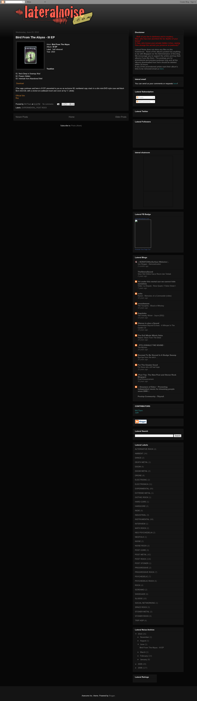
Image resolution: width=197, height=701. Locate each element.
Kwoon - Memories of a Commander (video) (154, 296)
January (144, 659)
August (143, 641)
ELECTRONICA (141, 484)
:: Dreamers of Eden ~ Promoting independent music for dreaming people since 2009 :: (156, 389)
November (145, 637)
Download (20, 83)
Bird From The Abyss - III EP (35, 37)
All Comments (144, 102)
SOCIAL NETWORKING (145, 603)
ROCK (137, 585)
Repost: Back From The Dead (149, 338)
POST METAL (141, 554)
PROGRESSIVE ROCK (144, 572)
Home (72, 117)
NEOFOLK (139, 537)
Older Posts (120, 117)
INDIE (137, 511)
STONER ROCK (142, 616)
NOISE (138, 541)
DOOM (138, 467)
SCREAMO (139, 590)
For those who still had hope (149, 367)
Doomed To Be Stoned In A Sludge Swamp (157, 355)
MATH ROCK (140, 528)
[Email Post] (58, 104)
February (144, 656)
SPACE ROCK (141, 607)
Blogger (112, 696)
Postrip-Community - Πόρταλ (151, 396)
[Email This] (63, 104)
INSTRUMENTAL (142, 519)
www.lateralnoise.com (142, 219)
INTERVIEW (140, 524)
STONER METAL (142, 612)
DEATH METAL (141, 462)
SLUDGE (139, 598)
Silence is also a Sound (148, 323)
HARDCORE (140, 506)
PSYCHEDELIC (141, 576)
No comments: (48, 104)
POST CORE (140, 550)
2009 (140, 664)
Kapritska (142, 313)
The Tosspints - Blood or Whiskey (151, 306)
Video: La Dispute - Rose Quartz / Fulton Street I (157, 286)
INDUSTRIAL (140, 515)
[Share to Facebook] (70, 104)
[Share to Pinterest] (73, 104)
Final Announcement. (146, 379)
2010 (140, 634)
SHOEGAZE (140, 594)
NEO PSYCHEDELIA (143, 532)
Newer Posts (22, 117)
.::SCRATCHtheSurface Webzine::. (153, 262)
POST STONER (141, 563)
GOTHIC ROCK (141, 497)
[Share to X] (68, 104)
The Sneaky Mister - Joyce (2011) (151, 316)
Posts (140, 97)
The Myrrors (142, 347)
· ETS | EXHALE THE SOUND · (151, 345)
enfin (140, 294)
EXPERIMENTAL (28, 108)
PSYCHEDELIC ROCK (144, 581)
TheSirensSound (145, 272)
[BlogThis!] (65, 104)
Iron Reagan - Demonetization (149, 264)
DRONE (138, 475)
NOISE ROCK (141, 546)
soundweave (143, 303)
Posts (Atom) (76, 126)
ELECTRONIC (141, 480)
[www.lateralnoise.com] (143, 247)
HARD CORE (140, 502)
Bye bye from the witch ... (148, 357)
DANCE (138, 458)
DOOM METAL (141, 471)
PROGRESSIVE (141, 568)
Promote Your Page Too (142, 249)
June (142, 644)
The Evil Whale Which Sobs (150, 335)
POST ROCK (41, 108)
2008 (140, 668)
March (143, 652)
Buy (17, 98)
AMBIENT (139, 453)
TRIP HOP (139, 620)
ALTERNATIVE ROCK (144, 449)
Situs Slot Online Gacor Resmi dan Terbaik (154, 274)
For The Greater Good (148, 365)
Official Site (20, 96)
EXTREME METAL (143, 493)
